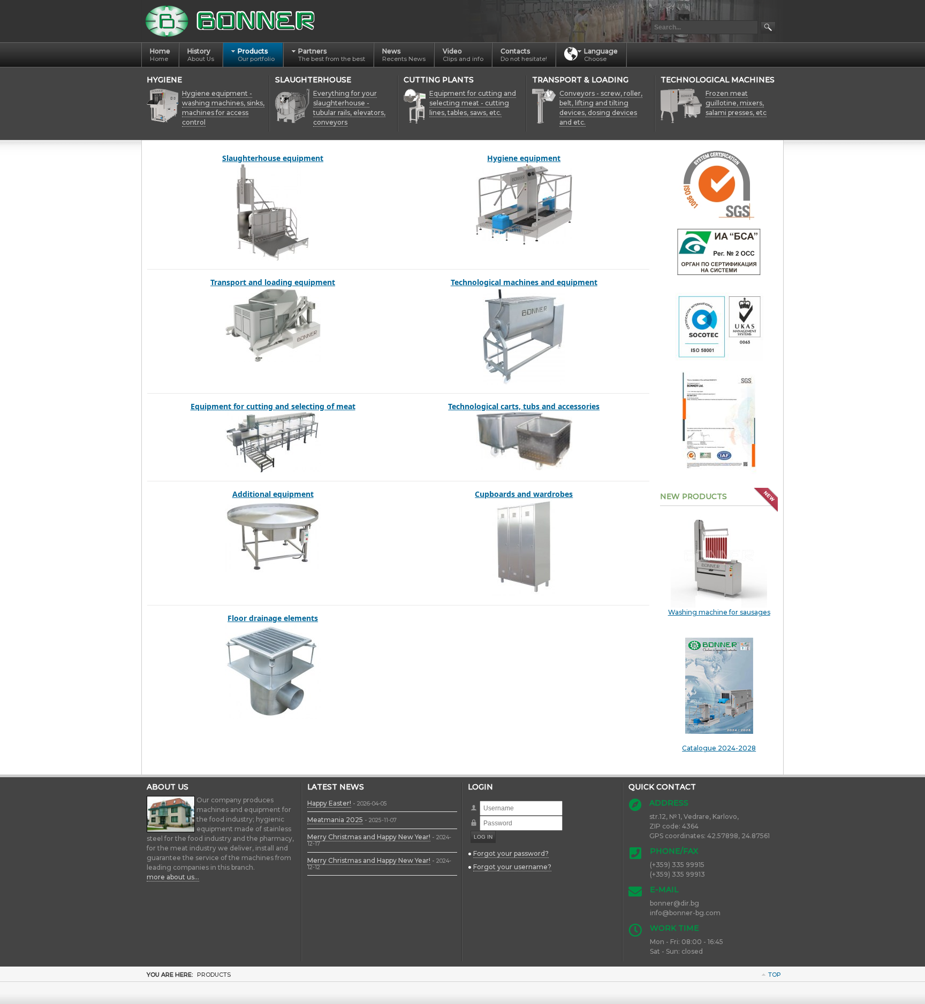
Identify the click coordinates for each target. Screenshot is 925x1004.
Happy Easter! (329, 803)
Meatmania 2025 (335, 820)
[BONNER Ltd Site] (231, 21)
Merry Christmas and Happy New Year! (368, 837)
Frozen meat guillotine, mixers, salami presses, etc (736, 103)
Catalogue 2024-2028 (719, 748)
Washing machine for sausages (719, 612)
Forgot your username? (512, 867)
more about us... (173, 877)
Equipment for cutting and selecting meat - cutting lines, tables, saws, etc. (472, 103)
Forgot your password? (511, 853)
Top (774, 974)
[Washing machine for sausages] (719, 559)
